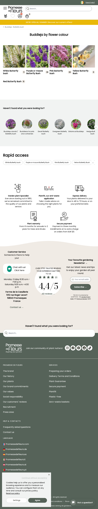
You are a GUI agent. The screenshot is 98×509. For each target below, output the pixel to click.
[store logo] (15, 9)
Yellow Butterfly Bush (80, 72)
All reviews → (48, 293)
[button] (5, 16)
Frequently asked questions (16, 427)
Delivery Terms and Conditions (64, 376)
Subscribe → (80, 287)
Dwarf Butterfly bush (43, 132)
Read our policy (13, 493)
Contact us (8, 432)
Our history (8, 376)
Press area (8, 412)
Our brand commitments (15, 386)
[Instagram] (67, 347)
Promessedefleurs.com (17, 444)
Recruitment (9, 406)
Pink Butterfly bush (56, 72)
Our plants (8, 381)
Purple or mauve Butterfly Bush (34, 72)
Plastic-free (55, 396)
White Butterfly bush (10, 72)
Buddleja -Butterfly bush (14, 27)
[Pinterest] (78, 347)
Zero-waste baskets (59, 401)
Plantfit (52, 391)
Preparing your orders (60, 371)
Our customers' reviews (15, 401)
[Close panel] (49, 475)
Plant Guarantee (57, 381)
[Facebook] (73, 347)
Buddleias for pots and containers (27, 132)
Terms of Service (82, 299)
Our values (8, 391)
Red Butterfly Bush (12, 81)
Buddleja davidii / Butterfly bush (11, 132)
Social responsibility (13, 396)
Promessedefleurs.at (15, 464)
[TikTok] (89, 347)
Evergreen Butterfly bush (60, 132)
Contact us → (17, 307)
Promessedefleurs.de (16, 449)
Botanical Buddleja (76, 131)
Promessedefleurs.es (16, 454)
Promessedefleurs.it (15, 459)
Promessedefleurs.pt (16, 469)
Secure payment (57, 386)
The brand (8, 371)
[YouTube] (84, 347)
